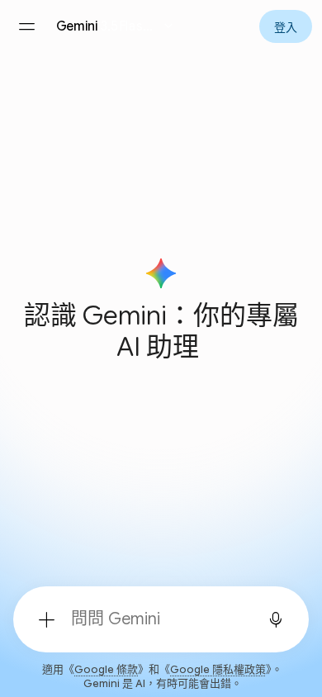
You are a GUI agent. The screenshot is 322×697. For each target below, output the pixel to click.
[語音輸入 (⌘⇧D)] (275, 619)
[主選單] (26, 26)
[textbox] (156, 619)
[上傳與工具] (46, 619)
